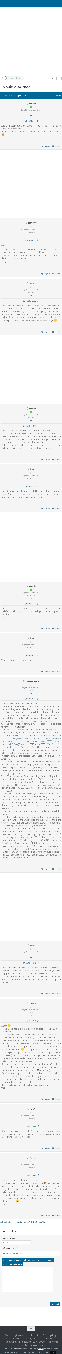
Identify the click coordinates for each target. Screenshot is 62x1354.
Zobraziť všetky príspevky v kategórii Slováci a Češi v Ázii (24, 1222)
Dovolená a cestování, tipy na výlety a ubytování (33, 1338)
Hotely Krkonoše (20, 1341)
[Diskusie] (3, 78)
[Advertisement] (31, 40)
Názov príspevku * (10, 1248)
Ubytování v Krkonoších (23, 1335)
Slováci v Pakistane (15, 78)
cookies (41, 1349)
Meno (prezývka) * (10, 1238)
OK (53, 1352)
